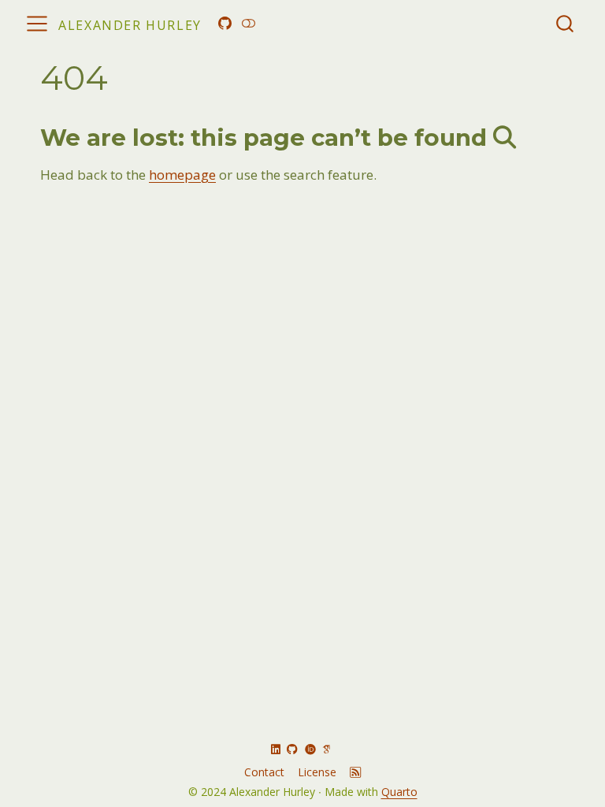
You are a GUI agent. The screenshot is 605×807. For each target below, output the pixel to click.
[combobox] (565, 23)
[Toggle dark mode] (248, 23)
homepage (182, 174)
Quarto (399, 791)
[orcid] (310, 749)
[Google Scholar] (326, 749)
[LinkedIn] (275, 749)
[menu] (37, 23)
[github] (292, 749)
